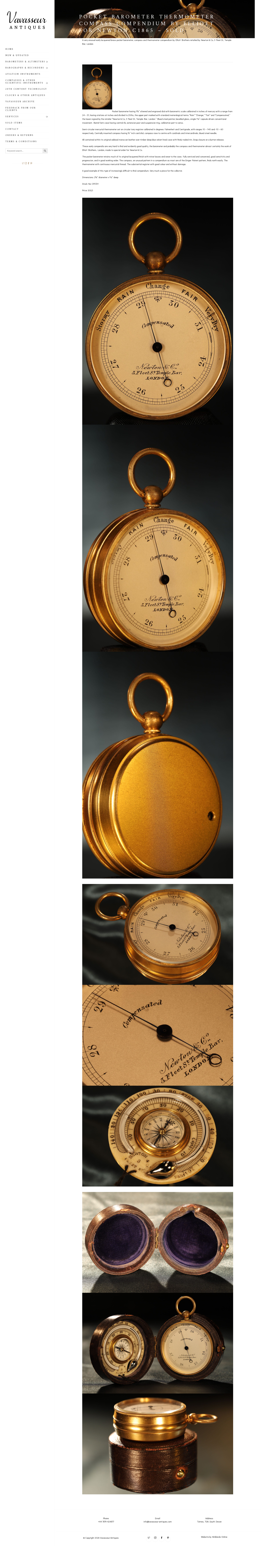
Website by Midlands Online (214, 1536)
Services (12, 117)
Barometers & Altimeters (25, 62)
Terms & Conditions (21, 141)
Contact (12, 129)
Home (9, 49)
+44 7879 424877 (106, 1521)
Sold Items (14, 123)
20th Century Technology (26, 89)
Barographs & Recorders (24, 68)
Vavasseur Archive (20, 102)
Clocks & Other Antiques (25, 95)
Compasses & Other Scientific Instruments (24, 82)
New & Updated (17, 55)
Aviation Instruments (23, 74)
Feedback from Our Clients (20, 109)
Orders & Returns (19, 135)
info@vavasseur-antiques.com (158, 1521)
